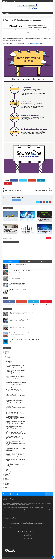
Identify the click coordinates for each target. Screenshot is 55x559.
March (7, 470)
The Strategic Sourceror (7, 557)
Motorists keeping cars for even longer (14, 458)
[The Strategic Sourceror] (27, 7)
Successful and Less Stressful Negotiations (26, 232)
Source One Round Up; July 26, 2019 (13, 389)
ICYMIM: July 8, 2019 (10, 450)
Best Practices (9, 16)
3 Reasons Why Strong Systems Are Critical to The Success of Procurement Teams (10, 231)
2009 (6, 486)
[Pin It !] (8, 183)
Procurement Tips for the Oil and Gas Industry (15, 414)
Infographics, (34, 23)
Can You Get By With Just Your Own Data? (14, 375)
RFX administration (35, 43)
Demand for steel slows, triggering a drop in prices (20, 319)
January (7, 473)
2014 (6, 479)
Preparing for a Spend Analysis (12, 416)
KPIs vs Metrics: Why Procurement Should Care (16, 433)
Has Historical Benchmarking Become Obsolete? (27, 219)
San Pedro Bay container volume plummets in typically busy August (24, 325)
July (7, 364)
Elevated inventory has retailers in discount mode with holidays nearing (25, 339)
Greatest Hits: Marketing (11, 394)
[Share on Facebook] (14, 180)
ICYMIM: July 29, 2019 (10, 381)
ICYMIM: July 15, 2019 (10, 425)
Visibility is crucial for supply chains (36, 30)
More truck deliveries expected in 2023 (36, 25)
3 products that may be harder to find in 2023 (37, 27)
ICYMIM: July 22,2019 (10, 406)
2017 (6, 475)
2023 (6, 351)
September (8, 361)
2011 (6, 483)
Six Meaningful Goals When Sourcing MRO (15, 423)
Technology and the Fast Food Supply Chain (15, 434)
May (7, 467)
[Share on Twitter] (23, 180)
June (7, 466)
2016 (6, 477)
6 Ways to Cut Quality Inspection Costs (14, 367)
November (8, 358)
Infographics (15, 16)
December (8, 357)
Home (5, 16)
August (7, 362)
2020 (6, 355)
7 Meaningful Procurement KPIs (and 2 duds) (15, 413)
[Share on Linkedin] (41, 180)
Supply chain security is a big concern (13, 437)
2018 (6, 474)
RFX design (27, 43)
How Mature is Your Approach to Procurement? (15, 393)
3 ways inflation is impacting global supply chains (20, 332)
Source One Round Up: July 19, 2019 (13, 412)
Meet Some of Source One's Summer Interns (15, 453)
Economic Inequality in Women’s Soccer (14, 436)
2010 (6, 484)
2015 (6, 478)
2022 (6, 352)
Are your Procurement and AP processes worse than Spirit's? (10, 219)
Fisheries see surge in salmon (12, 461)
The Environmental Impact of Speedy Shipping (15, 417)
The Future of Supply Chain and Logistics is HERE (44, 232)
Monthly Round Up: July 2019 (12, 369)
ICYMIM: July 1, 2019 (10, 463)
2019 (6, 356)
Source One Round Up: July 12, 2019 (13, 432)
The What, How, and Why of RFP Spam (13, 420)
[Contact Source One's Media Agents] (27, 531)
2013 (6, 480)
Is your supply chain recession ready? (36, 32)
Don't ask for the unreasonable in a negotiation (16, 456)
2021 (6, 353)
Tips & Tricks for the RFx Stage (12, 418)
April (7, 469)
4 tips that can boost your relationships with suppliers (21, 312)
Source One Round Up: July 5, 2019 (13, 451)
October (8, 360)
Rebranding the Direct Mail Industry (13, 405)
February (8, 471)
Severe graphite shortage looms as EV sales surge (39, 29)
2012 (6, 482)
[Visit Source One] (32, 180)
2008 (6, 487)
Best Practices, (28, 23)
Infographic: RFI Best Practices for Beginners (22, 20)
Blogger (48, 238)
